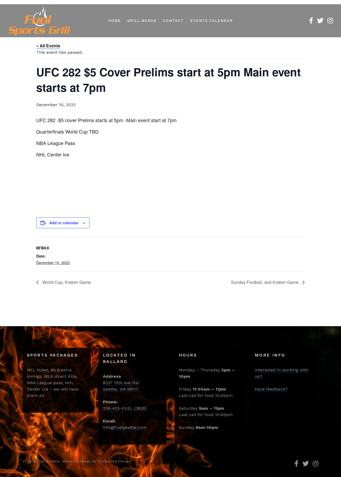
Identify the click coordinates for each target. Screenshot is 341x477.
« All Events (48, 46)
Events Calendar (211, 21)
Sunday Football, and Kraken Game (265, 282)
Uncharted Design (114, 461)
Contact (173, 21)
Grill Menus (142, 21)
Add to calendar (63, 222)
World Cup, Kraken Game (66, 282)
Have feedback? (271, 389)
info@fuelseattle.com (125, 427)
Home (114, 21)
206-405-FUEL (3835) (125, 408)
